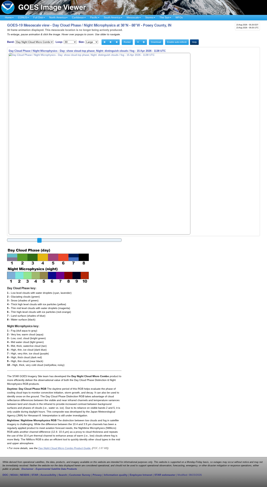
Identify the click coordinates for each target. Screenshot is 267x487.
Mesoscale (133, 17)
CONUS (22, 17)
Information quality (116, 474)
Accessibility (48, 474)
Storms (149, 17)
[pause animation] (111, 42)
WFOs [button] (179, 17)
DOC (5, 474)
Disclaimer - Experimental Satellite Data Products (49, 469)
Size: (82, 41)
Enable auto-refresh (177, 42)
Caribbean (78, 17)
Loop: (59, 41)
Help (194, 42)
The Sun (164, 17)
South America (112, 17)
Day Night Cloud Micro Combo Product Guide (64, 448)
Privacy (97, 474)
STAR (34, 474)
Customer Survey (79, 474)
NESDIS (24, 474)
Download (156, 42)
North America (57, 17)
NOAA (14, 474)
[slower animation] (138, 42)
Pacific (94, 17)
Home (8, 17)
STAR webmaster (164, 474)
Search (62, 474)
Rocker (127, 42)
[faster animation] (144, 42)
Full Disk (38, 17)
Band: (11, 41)
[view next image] (117, 42)
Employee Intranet (141, 474)
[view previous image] (105, 42)
